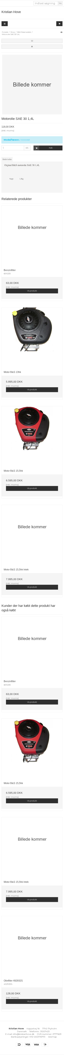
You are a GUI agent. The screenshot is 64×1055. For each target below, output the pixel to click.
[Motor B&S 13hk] (32, 337)
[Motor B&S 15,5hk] (32, 436)
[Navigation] (4, 23)
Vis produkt (32, 291)
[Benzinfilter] (32, 236)
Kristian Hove (11, 12)
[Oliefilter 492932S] (32, 946)
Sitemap (52, 1036)
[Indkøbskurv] (59, 23)
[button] (32, 41)
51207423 (45, 1031)
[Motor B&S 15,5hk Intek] (32, 535)
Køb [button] (51, 148)
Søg (60, 3)
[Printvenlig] (61, 32)
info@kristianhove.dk (23, 1034)
